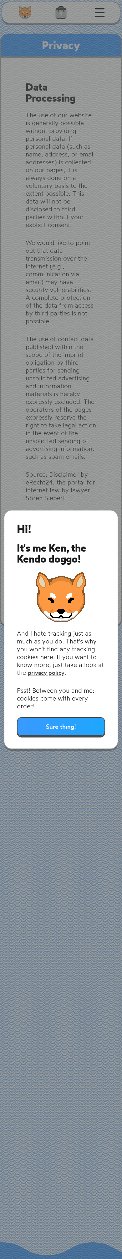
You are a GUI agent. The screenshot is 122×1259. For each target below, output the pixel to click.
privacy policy (46, 672)
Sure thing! (61, 726)
